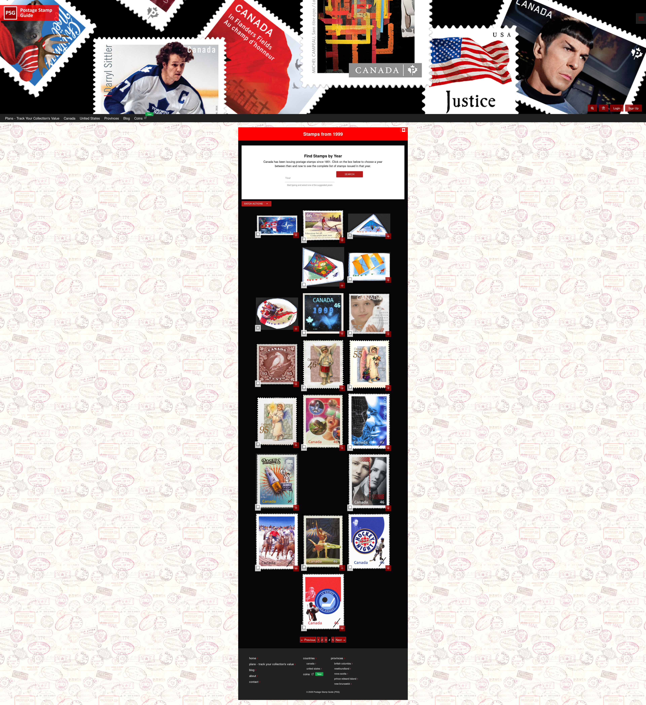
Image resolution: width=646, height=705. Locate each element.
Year (288, 178)
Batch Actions (253, 203)
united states (313, 668)
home (252, 658)
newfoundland (341, 668)
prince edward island (345, 678)
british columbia (342, 663)
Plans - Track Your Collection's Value (32, 118)
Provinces (111, 118)
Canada (69, 118)
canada (310, 663)
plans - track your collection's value (271, 664)
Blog (126, 118)
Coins (141, 117)
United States (90, 118)
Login (616, 108)
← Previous (308, 640)
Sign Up (633, 108)
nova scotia (340, 673)
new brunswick (342, 683)
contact (253, 681)
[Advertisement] (277, 267)
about (252, 676)
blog (251, 670)
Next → (340, 640)
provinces (337, 658)
